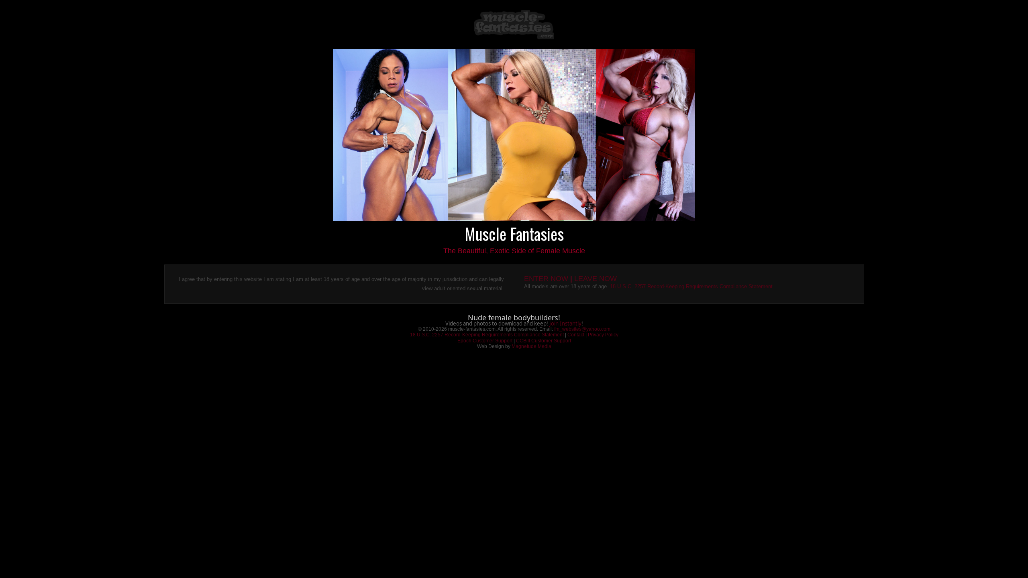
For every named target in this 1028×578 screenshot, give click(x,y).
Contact (575, 335)
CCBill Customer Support (543, 341)
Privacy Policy (603, 335)
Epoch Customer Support (484, 341)
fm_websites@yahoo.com (582, 329)
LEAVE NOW (595, 279)
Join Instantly (565, 323)
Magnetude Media (531, 346)
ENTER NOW (546, 279)
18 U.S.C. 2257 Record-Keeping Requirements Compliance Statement (691, 286)
